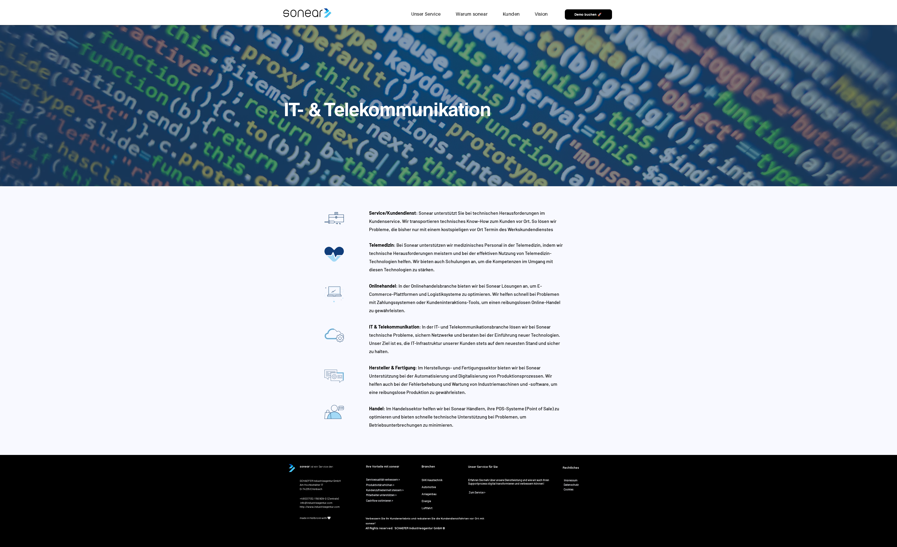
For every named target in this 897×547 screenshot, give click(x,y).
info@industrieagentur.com (316, 502)
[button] (471, 14)
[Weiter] (871, 105)
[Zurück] (25, 105)
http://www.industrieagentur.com (320, 506)
